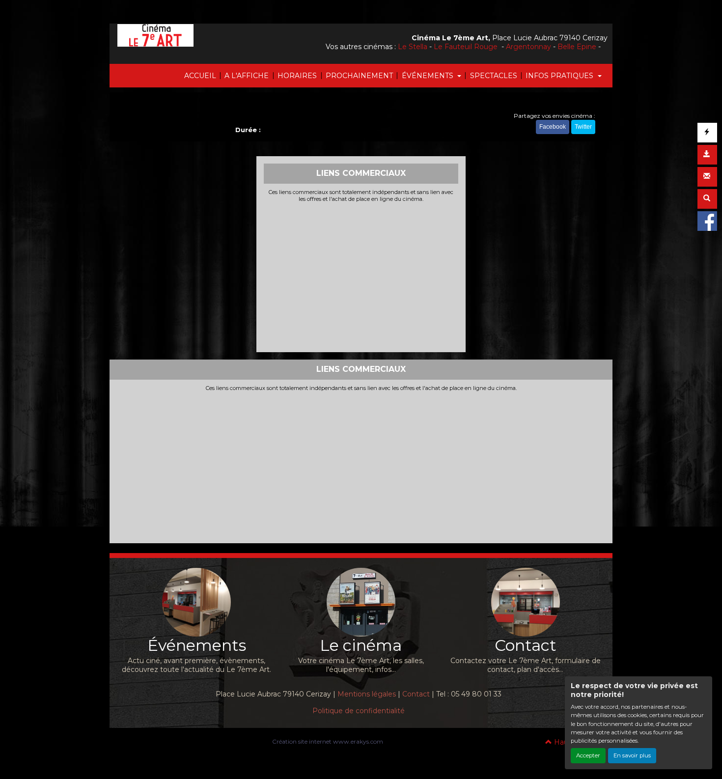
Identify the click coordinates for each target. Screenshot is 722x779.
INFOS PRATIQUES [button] (560, 75)
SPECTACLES (493, 75)
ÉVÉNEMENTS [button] (428, 75)
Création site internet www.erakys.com (327, 741)
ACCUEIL (200, 75)
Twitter (583, 126)
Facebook (552, 126)
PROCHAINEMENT (359, 75)
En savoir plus (632, 755)
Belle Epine (576, 46)
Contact (416, 694)
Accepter (588, 755)
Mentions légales (366, 694)
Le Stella (412, 46)
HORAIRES (297, 75)
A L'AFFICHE (246, 75)
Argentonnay (528, 46)
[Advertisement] (361, 276)
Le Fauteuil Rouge (467, 46)
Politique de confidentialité (358, 710)
